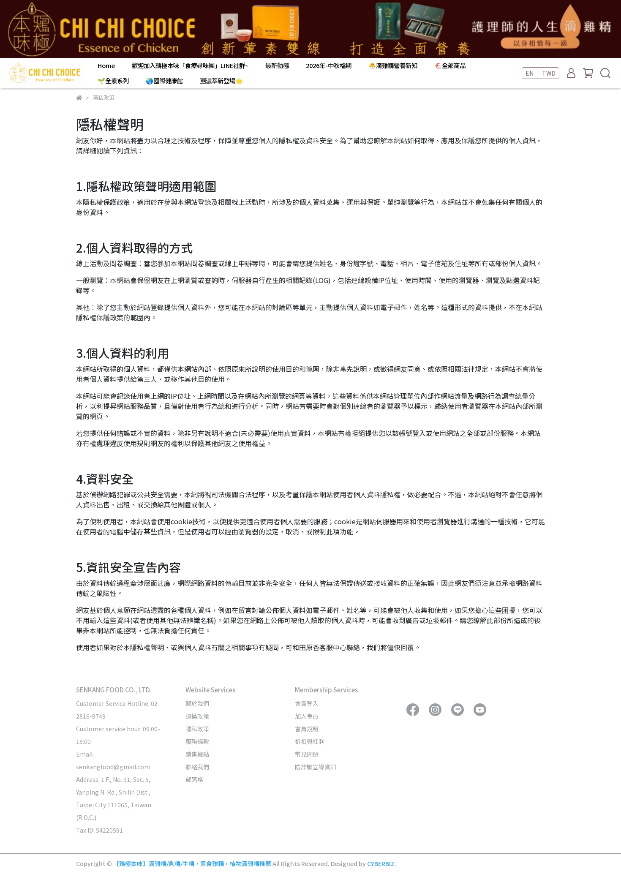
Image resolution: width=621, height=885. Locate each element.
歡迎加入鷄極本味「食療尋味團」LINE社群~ (190, 65)
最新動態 (277, 65)
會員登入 (307, 703)
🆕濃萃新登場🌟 (221, 80)
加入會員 (307, 716)
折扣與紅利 (309, 741)
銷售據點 (197, 754)
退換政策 (197, 716)
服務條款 (197, 741)
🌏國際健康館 (164, 80)
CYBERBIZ (381, 863)
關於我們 (197, 703)
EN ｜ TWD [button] (541, 73)
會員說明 (307, 728)
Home (106, 65)
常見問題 (307, 754)
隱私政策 (197, 728)
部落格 (194, 779)
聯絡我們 (197, 766)
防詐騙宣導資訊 (315, 766)
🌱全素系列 (113, 80)
